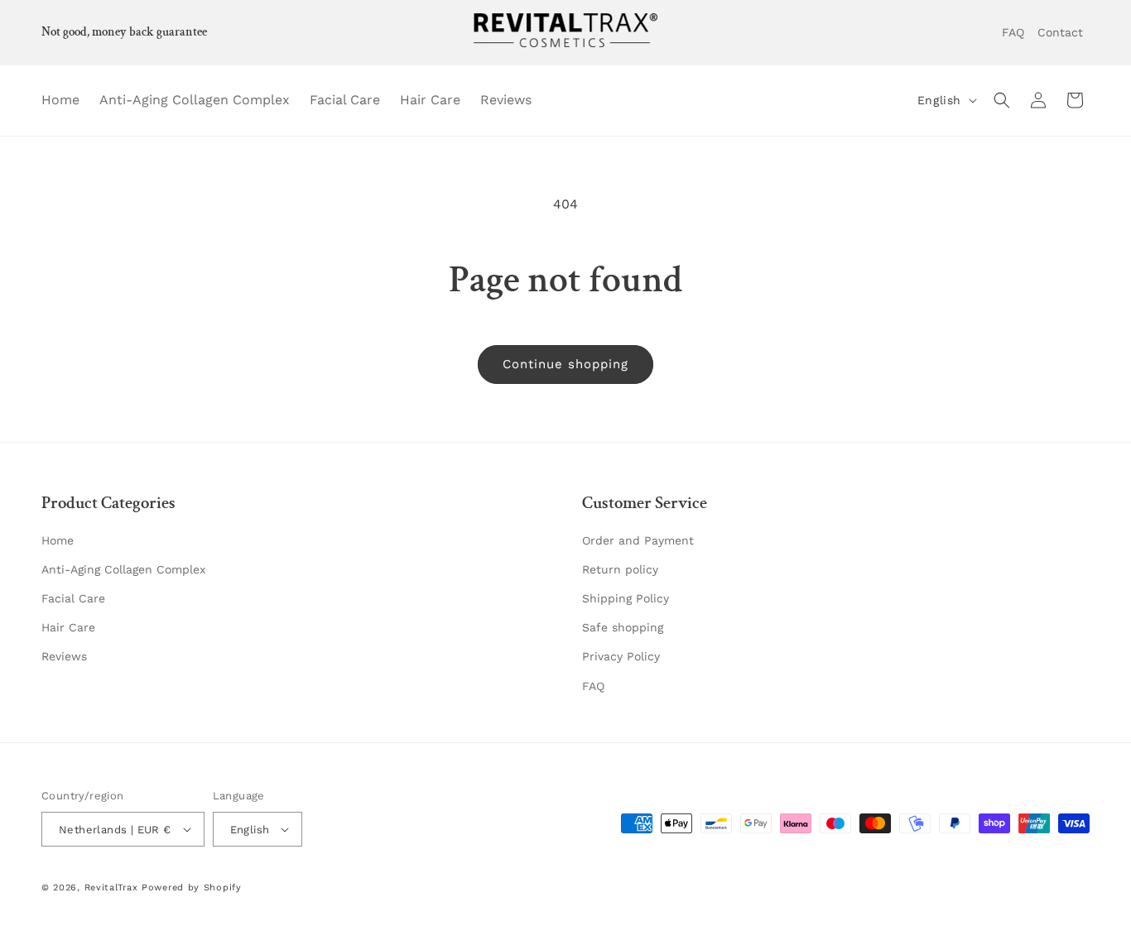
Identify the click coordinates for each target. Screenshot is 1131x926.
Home (57, 540)
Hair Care (68, 627)
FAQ (593, 686)
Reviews (64, 656)
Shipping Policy (625, 598)
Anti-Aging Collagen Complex (123, 569)
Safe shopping (622, 627)
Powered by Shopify (192, 887)
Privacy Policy (621, 656)
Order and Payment (638, 540)
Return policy (620, 569)
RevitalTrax (111, 887)
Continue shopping (565, 364)
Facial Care (73, 598)
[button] (1002, 100)
